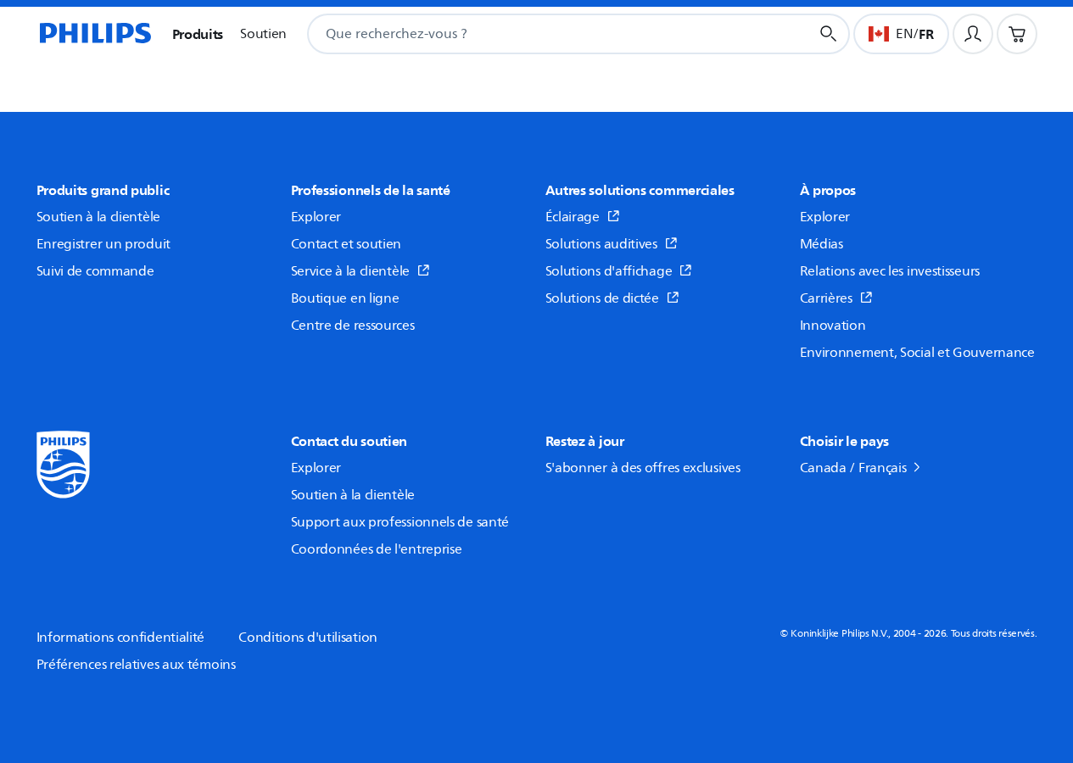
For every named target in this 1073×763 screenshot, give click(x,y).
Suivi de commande (95, 271)
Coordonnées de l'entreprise (376, 549)
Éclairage (572, 217)
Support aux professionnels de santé (400, 522)
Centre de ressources (353, 326)
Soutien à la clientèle (98, 217)
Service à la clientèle (350, 271)
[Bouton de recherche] (829, 34)
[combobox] (538, 34)
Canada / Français (853, 468)
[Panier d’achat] (1017, 34)
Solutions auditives (601, 244)
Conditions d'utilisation (307, 638)
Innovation (833, 326)
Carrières (826, 298)
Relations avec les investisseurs (890, 271)
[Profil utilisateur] (973, 34)
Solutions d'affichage (609, 271)
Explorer (316, 217)
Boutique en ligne (345, 298)
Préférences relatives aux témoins (136, 665)
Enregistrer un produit (103, 244)
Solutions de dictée (602, 298)
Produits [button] (198, 34)
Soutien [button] (263, 34)
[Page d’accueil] (94, 34)
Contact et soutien (346, 244)
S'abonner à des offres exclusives (642, 468)
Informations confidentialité (120, 638)
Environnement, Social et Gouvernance (917, 353)
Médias (821, 244)
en (904, 34)
